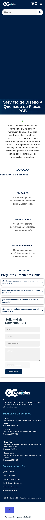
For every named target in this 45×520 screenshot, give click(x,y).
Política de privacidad (10, 491)
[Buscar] (40, 12)
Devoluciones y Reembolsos (12, 483)
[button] (41, 4)
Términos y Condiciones (11, 487)
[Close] (9, 510)
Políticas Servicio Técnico (11, 479)
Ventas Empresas (9, 475)
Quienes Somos (8, 472)
